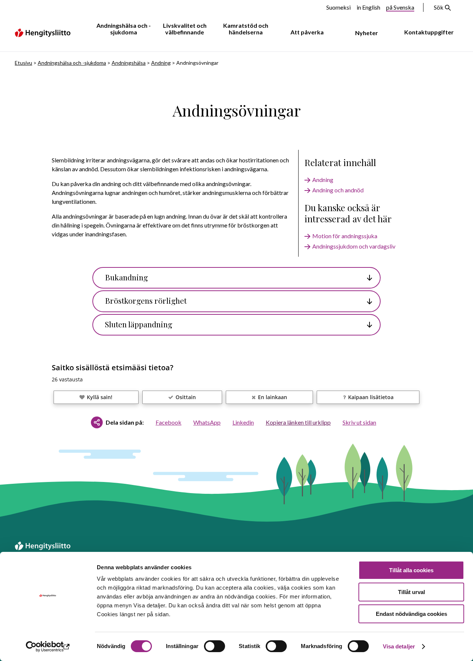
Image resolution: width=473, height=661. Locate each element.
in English (368, 7)
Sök (438, 7)
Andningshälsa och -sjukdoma (123, 29)
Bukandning (126, 277)
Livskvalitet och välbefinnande (185, 29)
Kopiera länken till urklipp (298, 422)
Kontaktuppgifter (429, 32)
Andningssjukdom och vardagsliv (353, 246)
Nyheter (366, 32)
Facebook (168, 422)
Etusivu (23, 63)
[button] (96, 397)
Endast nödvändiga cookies (411, 614)
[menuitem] (122, 29)
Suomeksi (338, 7)
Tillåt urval (411, 592)
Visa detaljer (399, 646)
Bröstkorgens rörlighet (146, 300)
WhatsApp (207, 422)
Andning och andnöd (338, 189)
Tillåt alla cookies (411, 570)
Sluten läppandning (138, 324)
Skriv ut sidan (359, 422)
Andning (161, 63)
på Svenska (400, 7)
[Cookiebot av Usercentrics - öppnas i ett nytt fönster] (48, 646)
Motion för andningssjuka (344, 235)
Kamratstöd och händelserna (245, 29)
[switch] (214, 646)
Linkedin (243, 422)
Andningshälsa (129, 63)
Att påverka (307, 32)
